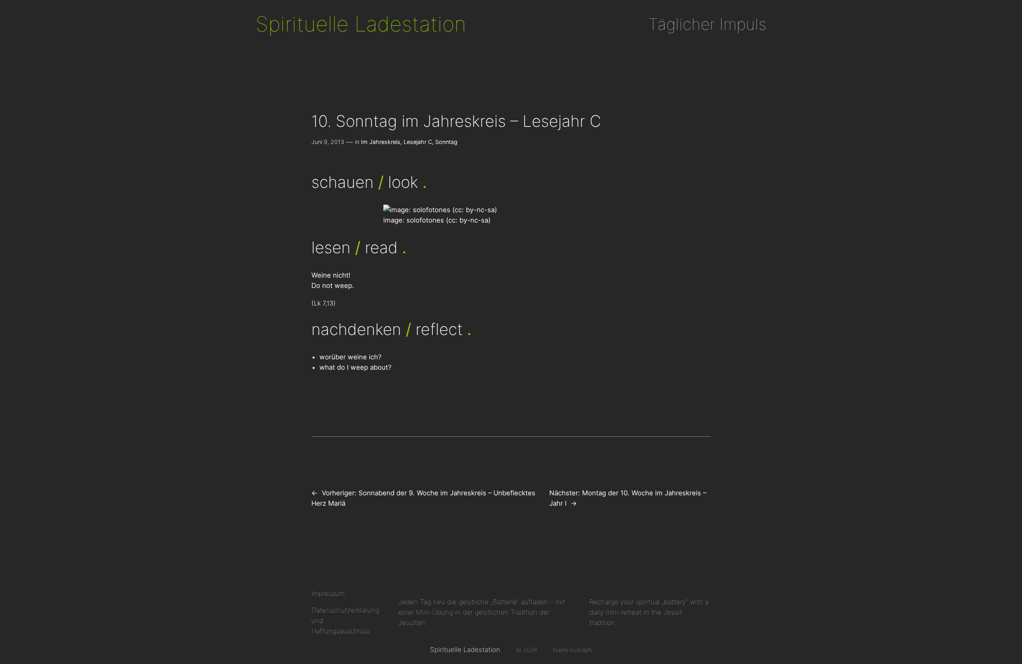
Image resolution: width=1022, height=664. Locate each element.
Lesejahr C (418, 141)
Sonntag (446, 141)
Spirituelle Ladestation (361, 24)
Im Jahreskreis (380, 141)
